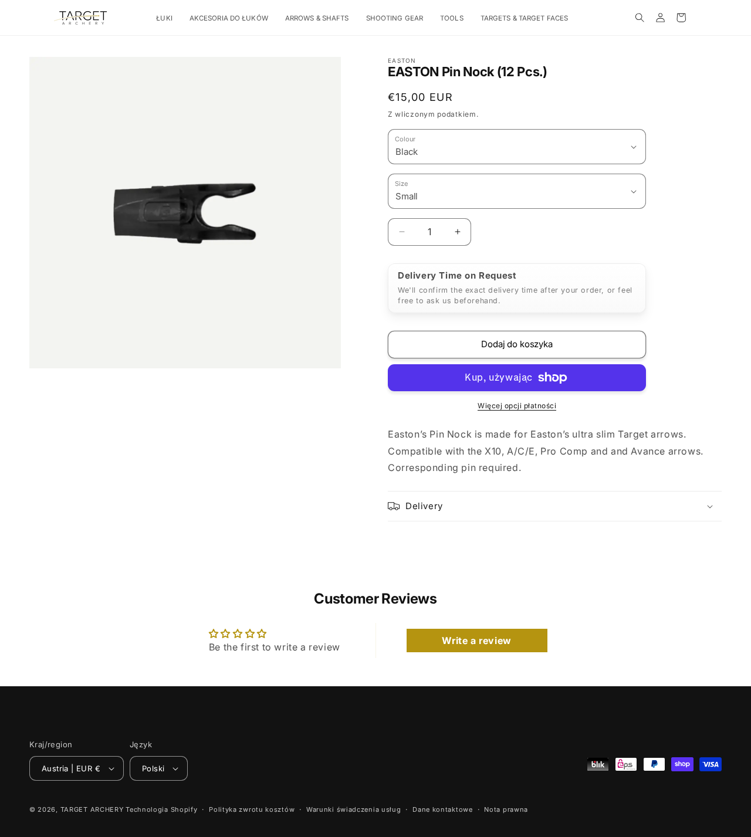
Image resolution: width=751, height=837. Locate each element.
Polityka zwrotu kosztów (252, 809)
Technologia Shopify (161, 809)
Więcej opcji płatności (517, 405)
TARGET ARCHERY (92, 809)
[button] (168, 18)
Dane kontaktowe (442, 809)
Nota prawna (506, 809)
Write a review (476, 640)
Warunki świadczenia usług (353, 809)
